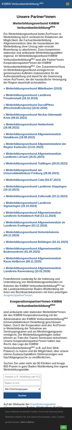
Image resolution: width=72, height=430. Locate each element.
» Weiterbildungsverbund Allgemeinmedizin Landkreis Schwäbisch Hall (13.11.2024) (32, 214)
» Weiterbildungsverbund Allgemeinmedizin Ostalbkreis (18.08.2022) (32, 136)
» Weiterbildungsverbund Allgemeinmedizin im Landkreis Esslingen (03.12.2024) (34, 224)
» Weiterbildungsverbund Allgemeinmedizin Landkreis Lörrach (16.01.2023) (32, 155)
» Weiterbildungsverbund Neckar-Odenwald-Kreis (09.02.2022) (32, 116)
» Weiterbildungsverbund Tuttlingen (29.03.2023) (35, 163)
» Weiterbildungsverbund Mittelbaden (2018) (32, 88)
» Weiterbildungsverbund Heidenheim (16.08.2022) (28, 126)
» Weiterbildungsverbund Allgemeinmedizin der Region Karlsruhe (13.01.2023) (34, 145)
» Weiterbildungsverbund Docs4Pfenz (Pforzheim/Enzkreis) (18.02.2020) (28, 106)
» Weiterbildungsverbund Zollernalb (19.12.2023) (35, 196)
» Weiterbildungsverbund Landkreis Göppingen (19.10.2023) (35, 188)
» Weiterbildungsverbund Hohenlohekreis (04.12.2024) (31, 234)
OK (63, 427)
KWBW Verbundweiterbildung (23, 3)
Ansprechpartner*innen (17, 295)
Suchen (22, 395)
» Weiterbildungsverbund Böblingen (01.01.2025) (35, 241)
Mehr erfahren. (28, 422)
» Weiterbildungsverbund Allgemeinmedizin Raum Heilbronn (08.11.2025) (32, 260)
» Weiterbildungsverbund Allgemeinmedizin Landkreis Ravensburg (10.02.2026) (32, 270)
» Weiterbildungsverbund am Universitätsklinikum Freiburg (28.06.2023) (31, 172)
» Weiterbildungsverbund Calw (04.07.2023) (32, 179)
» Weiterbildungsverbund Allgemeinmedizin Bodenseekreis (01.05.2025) (32, 250)
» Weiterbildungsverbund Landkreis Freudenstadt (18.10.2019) (27, 97)
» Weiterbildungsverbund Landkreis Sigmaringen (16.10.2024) (27, 204)
